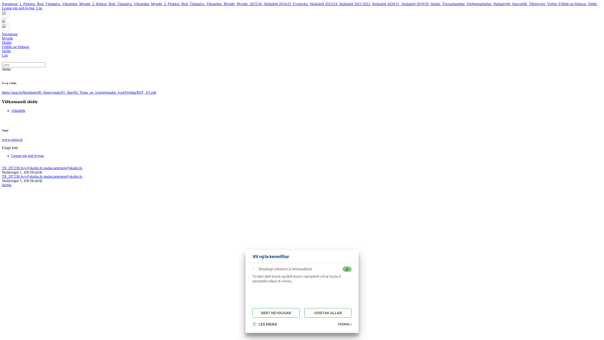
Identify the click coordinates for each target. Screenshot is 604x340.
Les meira (268, 324)
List (39, 8)
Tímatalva (53, 4)
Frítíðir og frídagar (573, 4)
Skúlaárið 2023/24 (324, 4)
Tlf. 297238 (11, 168)
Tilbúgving (538, 4)
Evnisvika (301, 4)
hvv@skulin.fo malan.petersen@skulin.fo (51, 168)
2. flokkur (100, 4)
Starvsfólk (520, 4)
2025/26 (257, 4)
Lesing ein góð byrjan (19, 8)
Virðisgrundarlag (479, 4)
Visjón (553, 4)
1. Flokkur (28, 4)
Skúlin (436, 4)
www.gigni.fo (12, 140)
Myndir (85, 4)
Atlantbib (18, 111)
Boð (41, 4)
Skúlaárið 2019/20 (416, 4)
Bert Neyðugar (276, 313)
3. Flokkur (172, 4)
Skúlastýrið (502, 4)
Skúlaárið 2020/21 (386, 4)
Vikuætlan (70, 4)
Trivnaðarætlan (454, 4)
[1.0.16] (345, 324)
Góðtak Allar (328, 313)
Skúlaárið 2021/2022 (355, 4)
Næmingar (11, 4)
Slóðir (593, 4)
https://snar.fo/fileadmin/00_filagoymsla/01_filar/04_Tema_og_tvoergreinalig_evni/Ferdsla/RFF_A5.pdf (79, 92)
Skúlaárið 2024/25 (278, 4)
